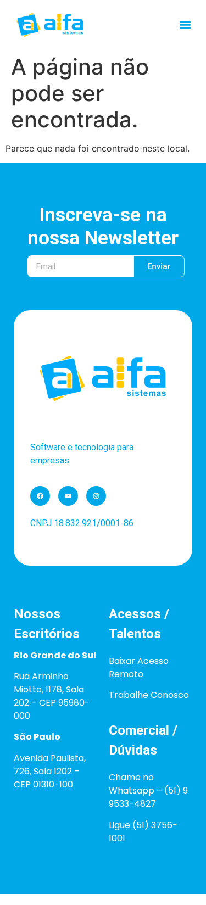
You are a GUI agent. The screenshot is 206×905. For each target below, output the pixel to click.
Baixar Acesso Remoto (139, 667)
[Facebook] (40, 496)
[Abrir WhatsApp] (178, 877)
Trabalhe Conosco (149, 695)
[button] (185, 25)
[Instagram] (96, 496)
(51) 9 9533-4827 (148, 797)
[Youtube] (68, 496)
